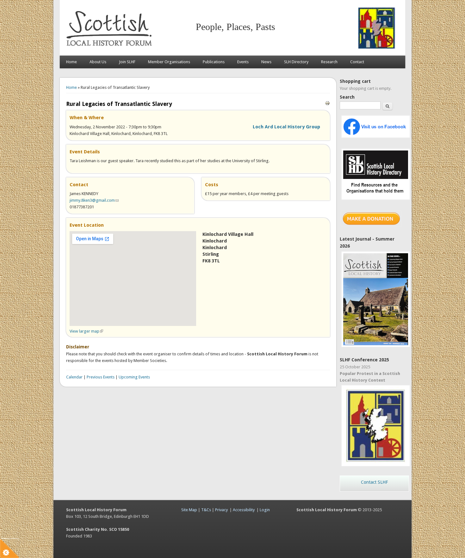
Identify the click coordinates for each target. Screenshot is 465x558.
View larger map (86, 331)
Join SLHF (127, 61)
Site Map (189, 509)
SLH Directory (296, 61)
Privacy (221, 509)
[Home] (110, 49)
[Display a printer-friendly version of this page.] (327, 102)
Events (243, 61)
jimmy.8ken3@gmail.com (94, 200)
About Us (98, 61)
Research (329, 61)
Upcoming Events (134, 377)
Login (265, 509)
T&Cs (206, 509)
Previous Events (101, 377)
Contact (357, 61)
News (266, 61)
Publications (214, 61)
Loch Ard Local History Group (286, 127)
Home (71, 61)
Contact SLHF (374, 482)
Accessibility (244, 509)
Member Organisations (169, 61)
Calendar (74, 377)
